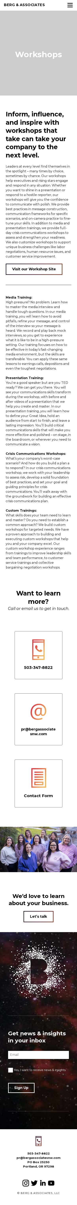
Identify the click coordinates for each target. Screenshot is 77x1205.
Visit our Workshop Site (34, 269)
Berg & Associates (24, 5)
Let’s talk (38, 916)
